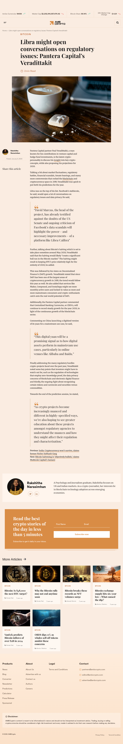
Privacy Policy (99, 735)
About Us (30, 670)
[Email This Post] (20, 174)
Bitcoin (25, 34)
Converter (6, 679)
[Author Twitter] (30, 494)
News (4, 670)
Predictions (7, 689)
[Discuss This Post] (4, 180)
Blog (4, 674)
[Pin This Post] (15, 174)
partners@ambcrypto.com (93, 670)
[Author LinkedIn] (36, 494)
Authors (29, 684)
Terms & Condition (115, 735)
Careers (29, 689)
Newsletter (7, 684)
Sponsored (7, 703)
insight (57, 160)
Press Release (8, 698)
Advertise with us (33, 674)
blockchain (68, 178)
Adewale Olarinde (71, 601)
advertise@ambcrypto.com (94, 680)
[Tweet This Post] (10, 174)
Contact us (30, 679)
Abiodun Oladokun (102, 604)
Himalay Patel (9, 598)
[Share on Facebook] (4, 174)
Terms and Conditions (58, 670)
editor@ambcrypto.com (92, 675)
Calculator (6, 694)
